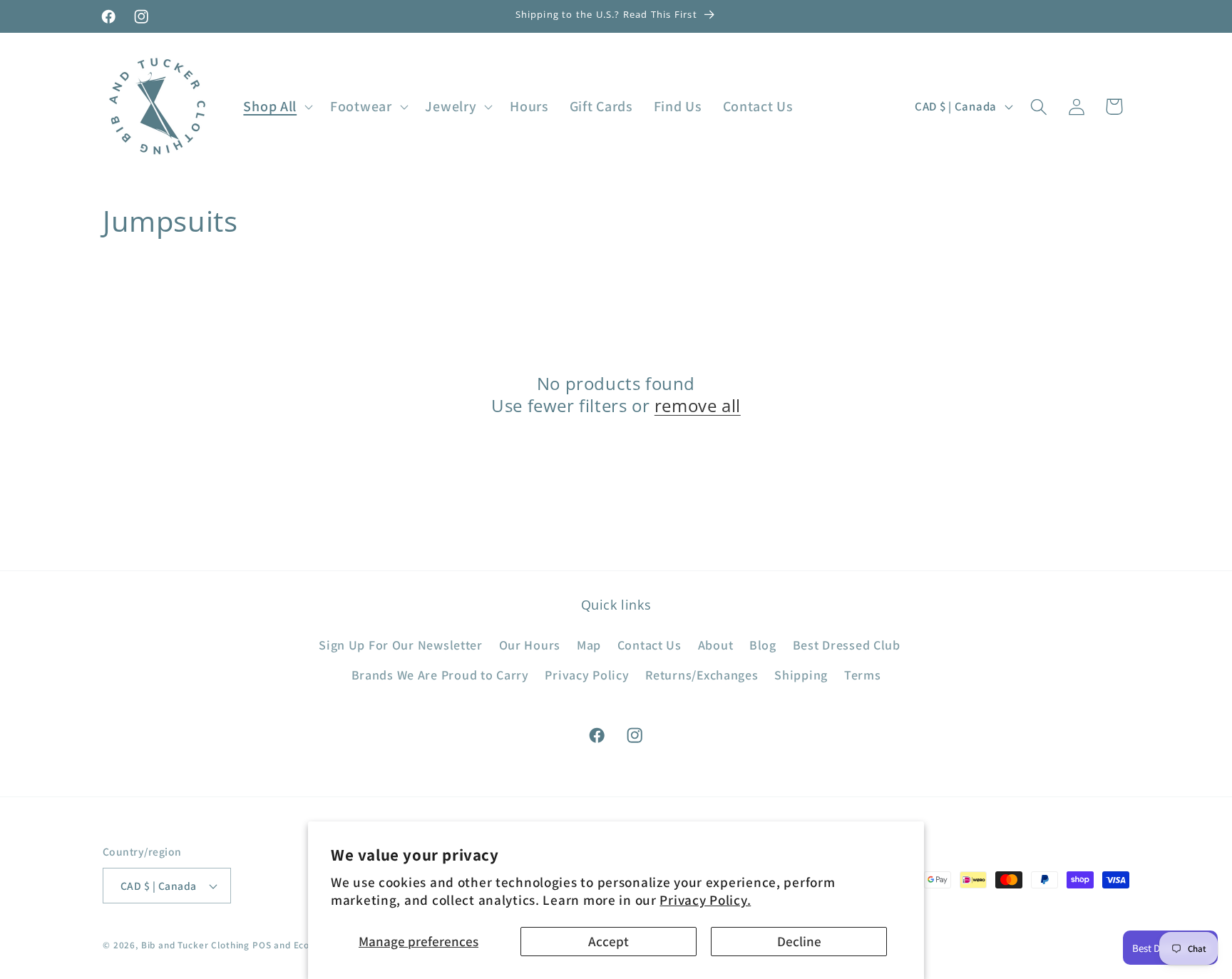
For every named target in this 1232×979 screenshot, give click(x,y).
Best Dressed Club (846, 645)
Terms (862, 675)
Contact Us (649, 645)
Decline (799, 941)
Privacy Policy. (705, 900)
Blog (762, 645)
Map (589, 645)
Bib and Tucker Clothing (195, 945)
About (716, 645)
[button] (276, 107)
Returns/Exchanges (701, 675)
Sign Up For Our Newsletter (401, 645)
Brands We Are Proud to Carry (440, 675)
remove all (697, 405)
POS (262, 945)
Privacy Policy (587, 675)
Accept (608, 941)
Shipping (801, 675)
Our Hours (529, 645)
